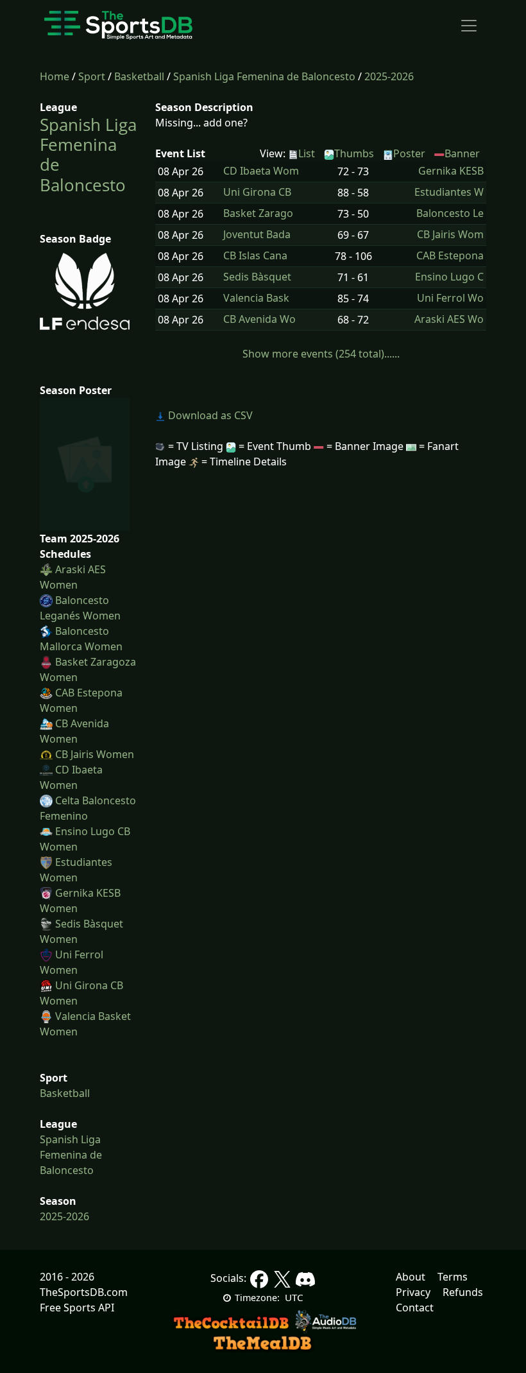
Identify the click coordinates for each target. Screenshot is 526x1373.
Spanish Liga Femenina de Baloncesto (264, 76)
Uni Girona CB (257, 192)
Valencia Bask (256, 298)
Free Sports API (77, 1307)
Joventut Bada (257, 235)
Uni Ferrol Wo (450, 298)
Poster (409, 153)
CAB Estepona (450, 256)
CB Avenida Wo (259, 319)
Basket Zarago (258, 213)
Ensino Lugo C (449, 277)
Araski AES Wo (449, 319)
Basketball (139, 76)
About (410, 1277)
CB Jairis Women (94, 754)
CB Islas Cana (255, 256)
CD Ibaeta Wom (261, 171)
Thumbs (354, 153)
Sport (91, 76)
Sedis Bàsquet (257, 277)
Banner (462, 153)
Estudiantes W (449, 192)
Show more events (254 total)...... (321, 354)
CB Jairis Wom (450, 235)
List (306, 153)
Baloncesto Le (450, 213)
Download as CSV (209, 415)
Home (54, 76)
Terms (452, 1277)
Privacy (413, 1292)
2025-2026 (389, 76)
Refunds (463, 1292)
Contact (415, 1307)
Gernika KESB (451, 171)
